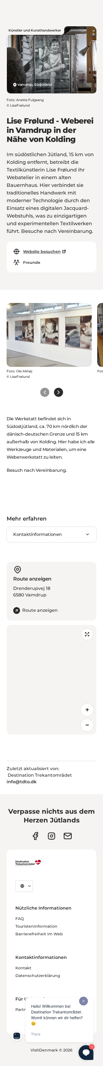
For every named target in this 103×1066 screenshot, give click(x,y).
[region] (51, 680)
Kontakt (23, 967)
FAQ (19, 918)
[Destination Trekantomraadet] (28, 862)
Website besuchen (42, 251)
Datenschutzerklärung (37, 975)
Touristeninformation (36, 926)
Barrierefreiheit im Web (39, 933)
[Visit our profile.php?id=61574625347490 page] (35, 836)
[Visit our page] (51, 836)
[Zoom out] (87, 725)
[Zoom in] (87, 709)
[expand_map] (87, 634)
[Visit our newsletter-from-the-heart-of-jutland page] (68, 836)
